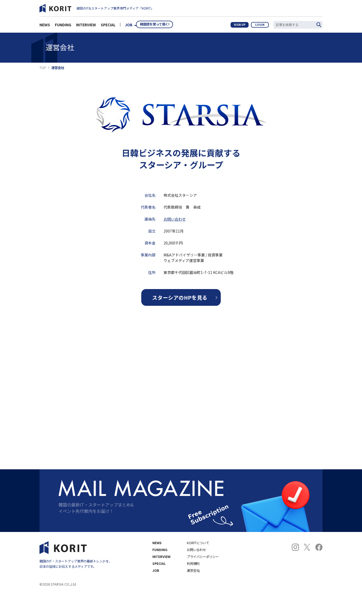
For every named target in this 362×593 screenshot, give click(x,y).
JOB (129, 25)
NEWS (44, 25)
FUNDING (63, 25)
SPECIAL (108, 25)
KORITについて (198, 542)
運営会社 (193, 570)
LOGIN (259, 25)
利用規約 (193, 563)
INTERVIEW (86, 25)
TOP (42, 67)
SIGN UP (239, 25)
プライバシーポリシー (203, 556)
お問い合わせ (175, 219)
